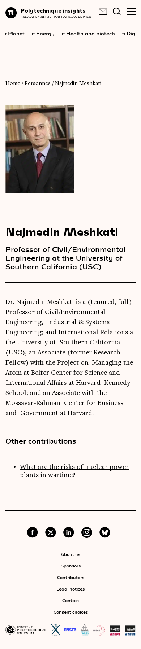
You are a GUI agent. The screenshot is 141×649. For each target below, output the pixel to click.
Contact (70, 600)
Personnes (38, 84)
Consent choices (71, 611)
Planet (14, 33)
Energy (43, 33)
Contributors (70, 577)
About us (70, 554)
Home (12, 84)
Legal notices (70, 588)
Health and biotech (88, 33)
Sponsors (71, 565)
